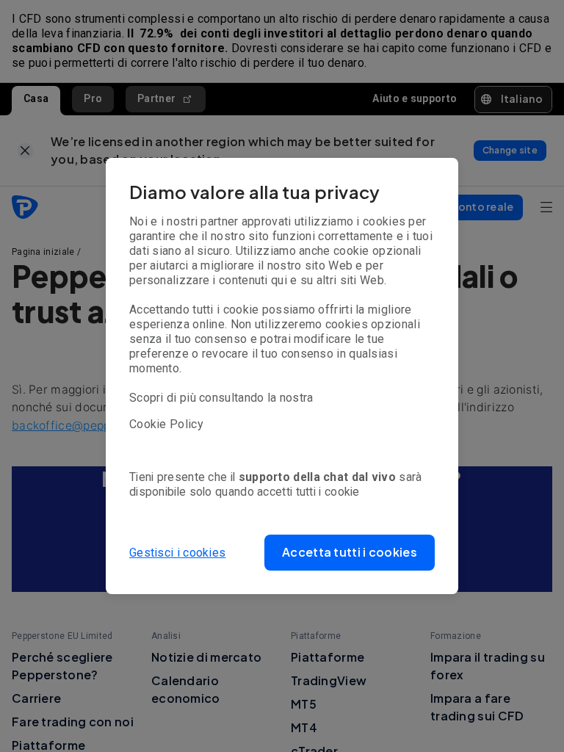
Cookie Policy (166, 424)
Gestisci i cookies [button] (177, 553)
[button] (349, 553)
